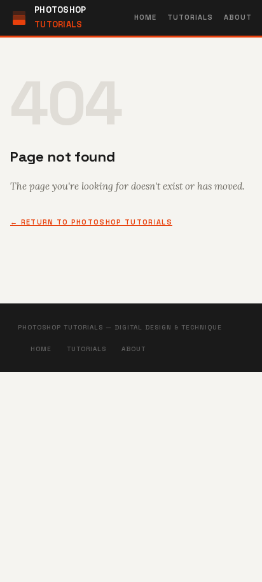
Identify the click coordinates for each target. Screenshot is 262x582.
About (238, 17)
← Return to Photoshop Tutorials (91, 222)
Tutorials (190, 17)
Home (145, 17)
